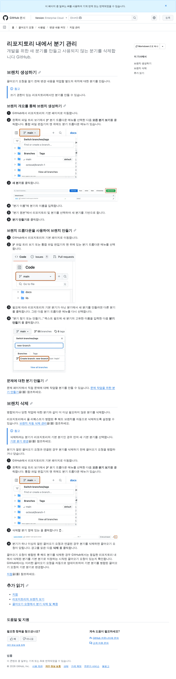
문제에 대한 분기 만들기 (25, 381)
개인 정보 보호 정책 (16, 645)
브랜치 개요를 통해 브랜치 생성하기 (34, 106)
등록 (168, 17)
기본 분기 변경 (19, 441)
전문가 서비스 (91, 666)
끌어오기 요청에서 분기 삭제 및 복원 (35, 604)
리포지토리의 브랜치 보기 (28, 599)
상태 (66, 666)
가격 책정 (76, 666)
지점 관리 (75, 27)
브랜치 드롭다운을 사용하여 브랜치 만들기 (39, 230)
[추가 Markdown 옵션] (163, 46)
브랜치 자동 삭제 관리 (33, 423)
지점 (9, 574)
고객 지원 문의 (101, 642)
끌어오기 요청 (26, 27)
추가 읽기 (15, 585)
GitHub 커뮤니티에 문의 (106, 637)
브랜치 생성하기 (22, 72)
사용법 (41, 27)
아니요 (30, 638)
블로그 (105, 666)
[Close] (166, 6)
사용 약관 (37, 666)
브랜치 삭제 (18, 403)
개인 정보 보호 (53, 666)
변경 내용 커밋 (57, 27)
